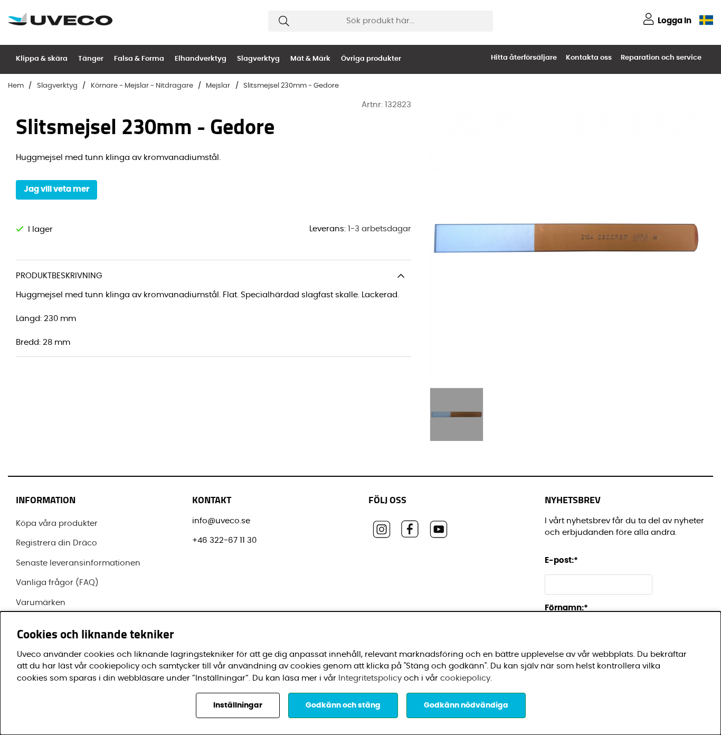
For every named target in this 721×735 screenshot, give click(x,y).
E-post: (562, 560)
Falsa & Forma (139, 58)
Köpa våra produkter (57, 523)
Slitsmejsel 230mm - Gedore (291, 85)
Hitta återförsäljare (524, 57)
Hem (16, 85)
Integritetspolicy (370, 678)
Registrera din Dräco (56, 543)
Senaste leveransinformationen (78, 563)
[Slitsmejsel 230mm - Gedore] (456, 414)
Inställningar (237, 705)
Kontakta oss (589, 57)
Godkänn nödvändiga (466, 705)
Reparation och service (661, 57)
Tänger (90, 58)
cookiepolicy (465, 678)
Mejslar (218, 85)
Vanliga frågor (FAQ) (57, 583)
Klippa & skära (42, 58)
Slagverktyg (258, 58)
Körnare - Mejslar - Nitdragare (142, 85)
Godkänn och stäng (343, 705)
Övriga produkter (371, 58)
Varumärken (40, 603)
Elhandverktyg (200, 58)
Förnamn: (566, 608)
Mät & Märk (310, 58)
